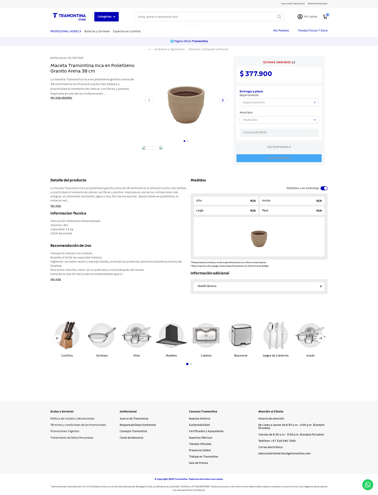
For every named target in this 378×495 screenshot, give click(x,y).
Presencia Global (200, 450)
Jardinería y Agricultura (169, 49)
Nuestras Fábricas (200, 437)
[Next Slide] (320, 338)
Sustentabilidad (199, 425)
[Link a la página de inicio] (150, 49)
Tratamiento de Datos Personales (71, 437)
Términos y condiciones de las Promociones (78, 425)
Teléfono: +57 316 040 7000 (277, 441)
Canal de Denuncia (131, 437)
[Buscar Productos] (279, 16)
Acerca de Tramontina (134, 418)
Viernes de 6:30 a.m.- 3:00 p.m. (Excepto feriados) (291, 434)
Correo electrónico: (270, 447)
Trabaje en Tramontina (203, 456)
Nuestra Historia (199, 418)
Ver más (55, 206)
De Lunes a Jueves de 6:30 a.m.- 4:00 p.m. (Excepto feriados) (291, 427)
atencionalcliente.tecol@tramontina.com (284, 453)
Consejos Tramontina (133, 431)
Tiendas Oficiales (200, 444)
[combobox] (209, 16)
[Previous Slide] (57, 338)
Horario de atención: (271, 418)
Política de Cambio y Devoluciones (72, 418)
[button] (187, 364)
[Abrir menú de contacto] (367, 484)
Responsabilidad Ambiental (138, 425)
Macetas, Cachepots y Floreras (209, 49)
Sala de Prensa (198, 463)
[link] (279, 62)
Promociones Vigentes (64, 431)
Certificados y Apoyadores (206, 431)
